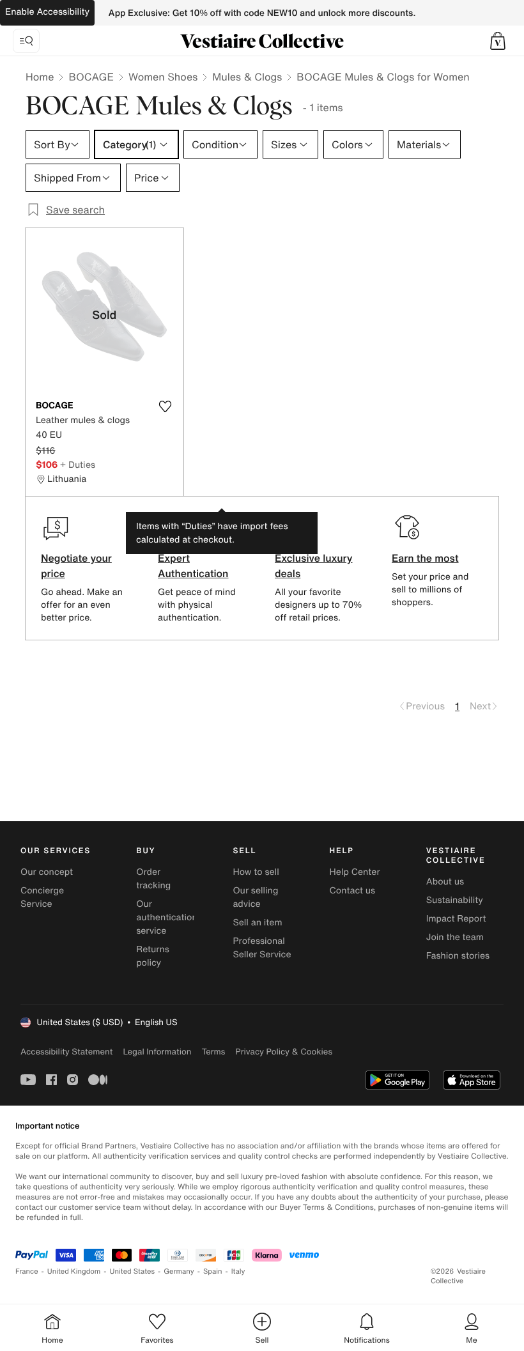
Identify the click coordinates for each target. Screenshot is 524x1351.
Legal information (157, 1052)
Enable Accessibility (47, 12)
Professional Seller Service (262, 947)
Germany (179, 1271)
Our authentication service (166, 917)
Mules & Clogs (247, 76)
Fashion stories (457, 955)
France (26, 1271)
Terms (213, 1052)
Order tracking (153, 878)
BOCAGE (91, 76)
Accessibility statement (66, 1052)
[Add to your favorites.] (165, 406)
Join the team (455, 937)
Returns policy (152, 956)
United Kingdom (74, 1271)
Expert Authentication (193, 565)
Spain (212, 1271)
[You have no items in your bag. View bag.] (498, 41)
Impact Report (456, 918)
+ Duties (77, 464)
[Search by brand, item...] (26, 41)
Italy (238, 1271)
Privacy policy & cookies (283, 1052)
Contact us (353, 890)
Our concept (46, 872)
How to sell (256, 872)
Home (40, 76)
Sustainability (454, 900)
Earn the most (425, 558)
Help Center (355, 872)
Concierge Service (42, 897)
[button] (498, 41)
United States (132, 1271)
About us (445, 881)
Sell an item (257, 922)
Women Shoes (162, 76)
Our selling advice (255, 897)
